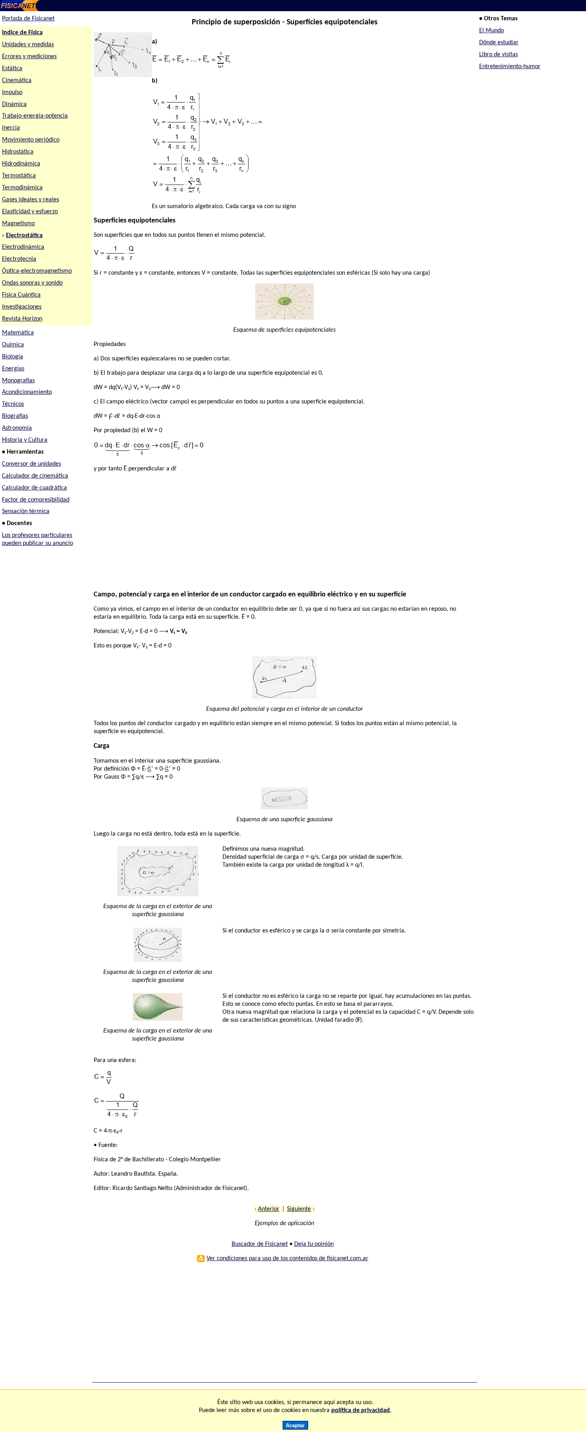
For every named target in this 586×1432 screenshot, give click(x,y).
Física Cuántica (21, 295)
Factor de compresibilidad (35, 500)
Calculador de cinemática (35, 476)
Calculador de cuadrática (34, 488)
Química (13, 345)
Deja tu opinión (314, 1244)
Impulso (12, 92)
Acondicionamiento (27, 392)
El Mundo (491, 31)
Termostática (19, 176)
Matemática (18, 333)
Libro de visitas (498, 54)
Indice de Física (22, 33)
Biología (12, 357)
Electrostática (24, 235)
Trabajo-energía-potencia (35, 116)
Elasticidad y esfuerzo (30, 212)
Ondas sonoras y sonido (32, 283)
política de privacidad (360, 1410)
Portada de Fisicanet (28, 19)
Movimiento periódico (30, 140)
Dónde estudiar (499, 42)
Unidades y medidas (28, 44)
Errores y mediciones (29, 56)
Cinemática (16, 80)
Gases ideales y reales (30, 200)
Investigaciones (21, 307)
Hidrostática (17, 152)
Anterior (268, 1209)
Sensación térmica (25, 511)
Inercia (11, 128)
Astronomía (17, 428)
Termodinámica (22, 188)
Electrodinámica (23, 247)
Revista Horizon (22, 319)
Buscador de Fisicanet (260, 1244)
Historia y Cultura (24, 440)
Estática (12, 68)
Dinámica (14, 104)
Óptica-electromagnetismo (37, 271)
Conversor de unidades (31, 464)
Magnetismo (18, 223)
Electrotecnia (19, 259)
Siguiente (299, 1209)
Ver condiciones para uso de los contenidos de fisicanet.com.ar (287, 1258)
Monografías (18, 381)
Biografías (15, 416)
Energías (13, 369)
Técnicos (13, 404)
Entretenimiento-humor (510, 66)
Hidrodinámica (21, 164)
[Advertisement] (281, 535)
